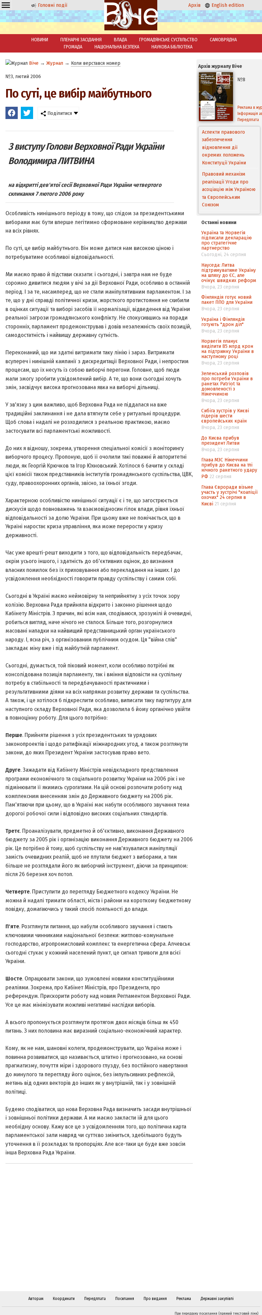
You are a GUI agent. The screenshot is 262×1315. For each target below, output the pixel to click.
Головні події (52, 5)
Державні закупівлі (217, 1298)
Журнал (54, 63)
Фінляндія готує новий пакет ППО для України (226, 299)
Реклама (183, 1298)
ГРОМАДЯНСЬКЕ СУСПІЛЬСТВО (168, 40)
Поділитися (59, 113)
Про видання (155, 1298)
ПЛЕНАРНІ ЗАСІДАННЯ (81, 40)
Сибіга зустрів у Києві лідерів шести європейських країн (225, 416)
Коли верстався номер (95, 63)
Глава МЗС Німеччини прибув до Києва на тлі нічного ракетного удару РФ (229, 468)
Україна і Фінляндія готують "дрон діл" (223, 321)
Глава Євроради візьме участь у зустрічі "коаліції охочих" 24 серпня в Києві (229, 495)
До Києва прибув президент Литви (220, 440)
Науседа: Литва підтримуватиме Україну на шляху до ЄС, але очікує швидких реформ (228, 272)
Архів (194, 5)
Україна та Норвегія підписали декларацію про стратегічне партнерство (226, 240)
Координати (64, 1298)
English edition (227, 5)
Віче (34, 63)
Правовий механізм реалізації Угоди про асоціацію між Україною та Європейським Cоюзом (229, 147)
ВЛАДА (120, 40)
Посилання (124, 1298)
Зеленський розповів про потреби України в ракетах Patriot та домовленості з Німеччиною (227, 383)
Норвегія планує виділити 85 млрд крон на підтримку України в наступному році (227, 348)
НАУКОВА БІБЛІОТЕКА (171, 47)
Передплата (95, 1298)
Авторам (35, 1298)
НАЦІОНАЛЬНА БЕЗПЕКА (116, 47)
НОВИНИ (39, 40)
